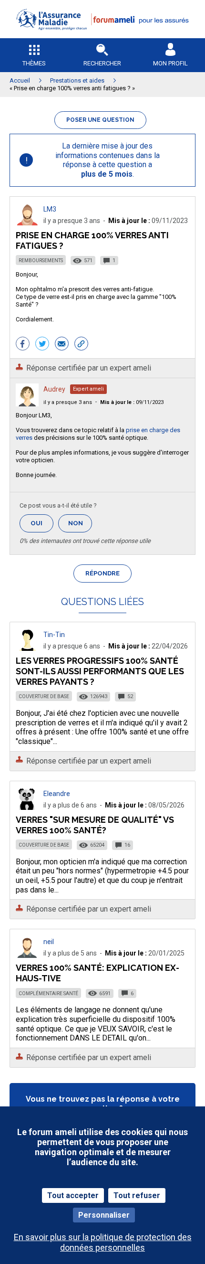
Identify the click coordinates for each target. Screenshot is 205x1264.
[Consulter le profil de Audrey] (27, 403)
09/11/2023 (132, 402)
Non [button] (80, 526)
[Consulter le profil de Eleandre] (27, 807)
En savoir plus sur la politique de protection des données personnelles (103, 1242)
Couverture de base (44, 696)
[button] (102, 36)
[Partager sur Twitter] (42, 345)
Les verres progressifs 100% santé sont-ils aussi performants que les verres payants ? (100, 671)
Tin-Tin (54, 634)
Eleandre (56, 793)
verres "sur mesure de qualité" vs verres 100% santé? (95, 825)
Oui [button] (42, 523)
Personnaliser (104, 1215)
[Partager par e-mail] (62, 345)
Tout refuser (136, 1195)
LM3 (49, 209)
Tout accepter (73, 1195)
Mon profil (170, 63)
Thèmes (34, 63)
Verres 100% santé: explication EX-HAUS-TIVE (97, 973)
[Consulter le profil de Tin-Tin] (27, 648)
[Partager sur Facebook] (23, 345)
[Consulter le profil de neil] (27, 955)
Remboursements (41, 260)
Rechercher (102, 63)
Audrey (54, 389)
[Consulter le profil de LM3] (27, 222)
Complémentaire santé (48, 993)
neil (48, 941)
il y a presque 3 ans (67, 402)
